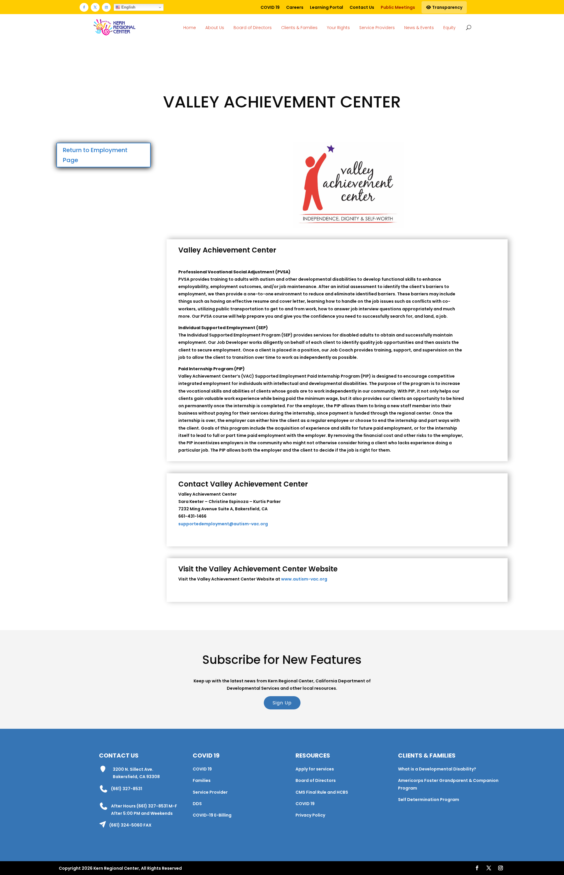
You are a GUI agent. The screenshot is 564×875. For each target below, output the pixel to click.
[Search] (467, 27)
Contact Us (362, 7)
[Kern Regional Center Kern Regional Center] (114, 27)
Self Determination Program (428, 799)
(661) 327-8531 (126, 789)
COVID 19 (270, 7)
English (127, 7)
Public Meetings (398, 7)
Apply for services (315, 769)
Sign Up (282, 702)
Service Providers (377, 28)
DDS (197, 804)
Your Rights (338, 28)
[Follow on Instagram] (106, 7)
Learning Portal (326, 7)
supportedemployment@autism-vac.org (223, 524)
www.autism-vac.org (304, 579)
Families (202, 780)
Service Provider (210, 792)
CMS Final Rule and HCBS (322, 792)
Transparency (446, 7)
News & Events (419, 28)
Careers (294, 7)
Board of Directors (253, 28)
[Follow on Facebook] (84, 7)
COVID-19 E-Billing (212, 815)
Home (189, 28)
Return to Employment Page (95, 155)
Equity (449, 28)
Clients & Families (299, 28)
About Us (214, 28)
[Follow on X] (95, 7)
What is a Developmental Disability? (437, 769)
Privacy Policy (310, 815)
